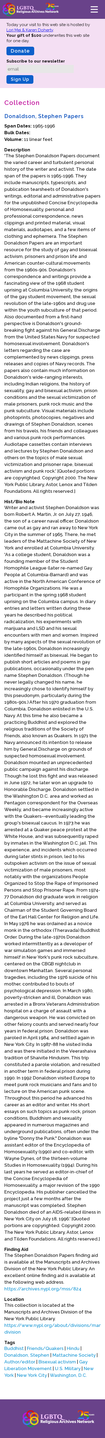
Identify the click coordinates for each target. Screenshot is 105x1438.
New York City (32, 1375)
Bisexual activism (57, 1361)
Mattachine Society (74, 1355)
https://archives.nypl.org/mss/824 (42, 1288)
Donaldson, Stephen (26, 1355)
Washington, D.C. (68, 1375)
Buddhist (14, 1348)
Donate (20, 51)
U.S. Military (67, 1368)
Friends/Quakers (45, 1348)
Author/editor (19, 1361)
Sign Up (20, 79)
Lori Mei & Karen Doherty (29, 30)
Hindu (73, 1348)
